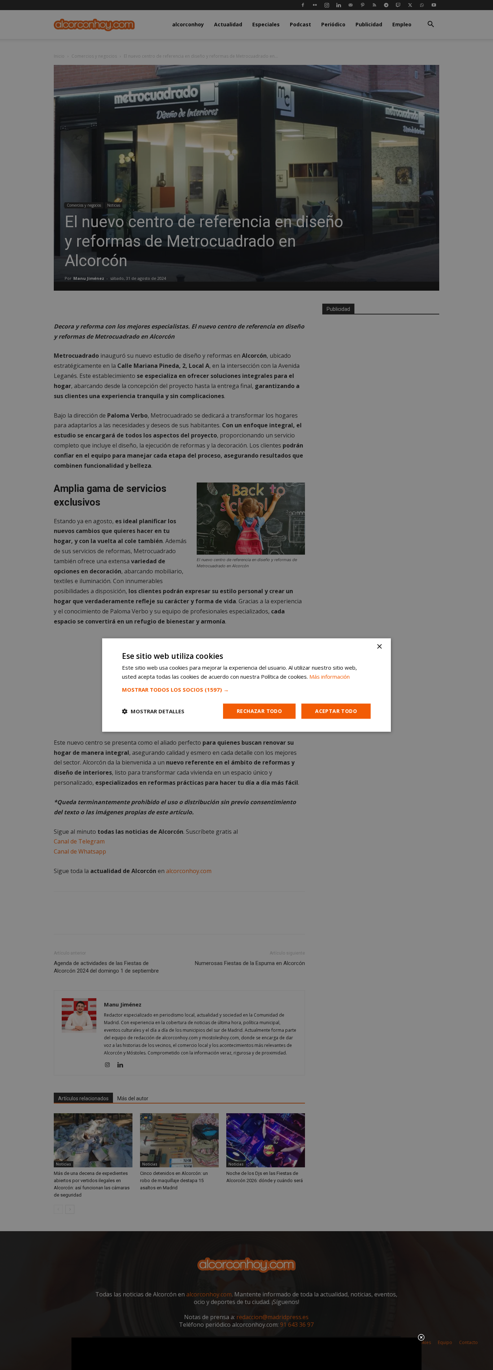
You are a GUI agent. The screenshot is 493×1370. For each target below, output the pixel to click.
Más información (329, 676)
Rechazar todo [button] (259, 711)
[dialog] (246, 685)
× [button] (379, 646)
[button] (246, 689)
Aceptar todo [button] (336, 711)
